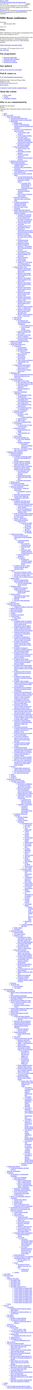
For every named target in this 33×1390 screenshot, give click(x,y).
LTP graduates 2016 (26, 823)
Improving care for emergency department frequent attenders (22, 1021)
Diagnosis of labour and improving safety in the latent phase (22, 199)
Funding (13, 613)
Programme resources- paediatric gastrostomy (26, 445)
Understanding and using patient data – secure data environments (25, 796)
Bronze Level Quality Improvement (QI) (24, 367)
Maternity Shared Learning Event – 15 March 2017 (25, 307)
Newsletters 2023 (15, 1285)
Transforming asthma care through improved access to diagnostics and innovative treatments (20, 1209)
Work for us (10, 1324)
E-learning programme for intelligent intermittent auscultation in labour (21, 203)
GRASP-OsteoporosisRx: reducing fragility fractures (21, 580)
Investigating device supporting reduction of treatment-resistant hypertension (22, 689)
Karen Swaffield (27, 863)
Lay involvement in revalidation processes (29, 895)
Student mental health (20, 1032)
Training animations (26, 417)
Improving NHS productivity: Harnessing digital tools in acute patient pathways (21, 1376)
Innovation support (16, 605)
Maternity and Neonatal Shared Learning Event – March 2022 (25, 289)
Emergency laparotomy (20, 411)
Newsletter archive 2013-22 (18, 1286)
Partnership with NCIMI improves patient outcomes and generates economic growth (22, 706)
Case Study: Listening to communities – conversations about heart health (26, 809)
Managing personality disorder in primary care (24, 1040)
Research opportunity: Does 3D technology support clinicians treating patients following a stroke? (25, 791)
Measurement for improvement (22, 354)
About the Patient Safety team (19, 118)
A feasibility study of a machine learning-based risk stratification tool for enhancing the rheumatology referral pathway (23, 623)
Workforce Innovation (17, 931)
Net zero (13, 766)
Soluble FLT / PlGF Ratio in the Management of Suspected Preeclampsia (25, 263)
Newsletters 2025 (15, 1282)
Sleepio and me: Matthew (28, 531)
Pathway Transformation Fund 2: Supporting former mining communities (25, 1185)
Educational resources (24, 1222)
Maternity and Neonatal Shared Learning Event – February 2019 (25, 298)
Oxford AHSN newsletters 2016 (23, 1297)
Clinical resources (19, 1215)
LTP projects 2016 (26, 869)
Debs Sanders (28, 861)
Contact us (13, 777)
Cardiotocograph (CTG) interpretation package (24, 226)
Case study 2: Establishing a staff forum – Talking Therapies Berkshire (28, 1102)
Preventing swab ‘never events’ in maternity (24, 335)
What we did (21, 420)
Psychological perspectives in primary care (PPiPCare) (25, 1061)
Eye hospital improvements (28, 887)
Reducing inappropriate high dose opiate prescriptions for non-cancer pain (23, 376)
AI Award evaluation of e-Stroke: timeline (25, 506)
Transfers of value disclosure (18, 1318)
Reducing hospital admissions (23, 386)
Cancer (13, 570)
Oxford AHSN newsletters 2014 (23, 1301)
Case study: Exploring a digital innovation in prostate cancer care (23, 572)
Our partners (10, 1316)
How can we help (8, 115)
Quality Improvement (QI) (18, 344)
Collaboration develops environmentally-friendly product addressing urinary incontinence (23, 749)
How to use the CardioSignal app (26, 544)
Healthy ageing (15, 578)
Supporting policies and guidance (23, 1233)
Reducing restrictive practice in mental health (24, 947)
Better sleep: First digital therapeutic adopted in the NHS (20, 1353)
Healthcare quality (23, 349)
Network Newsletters (13, 1278)
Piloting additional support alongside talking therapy (25, 1066)
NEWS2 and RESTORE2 (21, 147)
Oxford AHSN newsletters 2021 (23, 1289)
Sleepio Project (22, 521)
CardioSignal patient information (23, 541)
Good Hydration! (19, 412)
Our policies (17, 988)
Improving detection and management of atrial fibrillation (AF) (23, 537)
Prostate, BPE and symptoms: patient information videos (22, 463)
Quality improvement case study (19, 1013)
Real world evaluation (17, 610)
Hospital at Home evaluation (22, 461)
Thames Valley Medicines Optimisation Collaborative (21, 496)
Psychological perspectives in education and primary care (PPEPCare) (25, 1054)
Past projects (17, 319)
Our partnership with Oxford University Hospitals (23, 472)
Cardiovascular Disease (13, 1166)
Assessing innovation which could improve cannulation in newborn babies (22, 633)
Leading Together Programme (22, 821)
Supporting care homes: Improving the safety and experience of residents (21, 1380)
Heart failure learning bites (21, 485)
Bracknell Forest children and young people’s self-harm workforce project (21, 1001)
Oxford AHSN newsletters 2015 (23, 1299)
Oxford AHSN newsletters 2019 (23, 1293)
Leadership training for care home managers (25, 969)
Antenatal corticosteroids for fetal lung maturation (24, 215)
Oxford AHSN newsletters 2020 (23, 1291)
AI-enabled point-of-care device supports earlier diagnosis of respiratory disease (23, 754)
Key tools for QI (22, 350)
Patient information (19, 1255)
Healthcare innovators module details (24, 591)
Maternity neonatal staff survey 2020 (24, 332)
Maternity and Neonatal (13, 1171)
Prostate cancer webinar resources (23, 577)
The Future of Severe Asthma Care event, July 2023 (24, 1266)
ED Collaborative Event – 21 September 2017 (25, 408)
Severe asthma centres (24, 1228)
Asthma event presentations (25, 1270)
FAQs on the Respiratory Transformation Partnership (21, 1192)
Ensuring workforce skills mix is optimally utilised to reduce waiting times (25, 1070)
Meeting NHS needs (16, 608)
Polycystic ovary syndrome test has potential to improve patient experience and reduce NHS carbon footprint (22, 762)
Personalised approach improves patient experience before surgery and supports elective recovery (23, 711)
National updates (18, 932)
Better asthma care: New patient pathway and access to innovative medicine (20, 1362)
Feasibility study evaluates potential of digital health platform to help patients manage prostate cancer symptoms (23, 683)
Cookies (6, 97)
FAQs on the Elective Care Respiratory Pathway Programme (23, 1205)
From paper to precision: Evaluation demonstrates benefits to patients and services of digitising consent (23, 729)
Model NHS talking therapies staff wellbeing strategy (24, 1078)
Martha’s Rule (18, 123)
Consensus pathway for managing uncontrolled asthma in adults (23, 1257)
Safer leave (17, 1037)
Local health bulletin (28, 904)
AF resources (21, 558)
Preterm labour (22, 259)
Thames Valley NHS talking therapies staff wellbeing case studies (27, 1083)
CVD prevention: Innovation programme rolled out (19, 1369)
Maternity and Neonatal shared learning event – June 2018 (24, 303)
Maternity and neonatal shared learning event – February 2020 (24, 293)
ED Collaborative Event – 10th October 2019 (25, 402)
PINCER (16, 599)
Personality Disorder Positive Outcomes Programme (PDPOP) (22, 998)
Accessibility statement (10, 98)
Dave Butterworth (28, 828)
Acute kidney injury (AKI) (21, 381)
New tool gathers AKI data (25, 382)
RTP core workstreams (20, 1177)
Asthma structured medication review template (25, 1217)
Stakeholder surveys (16, 1339)
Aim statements (22, 347)
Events (7, 12)
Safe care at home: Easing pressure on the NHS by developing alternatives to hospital (21, 1357)
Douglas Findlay (27, 840)
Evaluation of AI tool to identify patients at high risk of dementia (23, 757)
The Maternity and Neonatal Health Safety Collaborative (24, 322)
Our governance (18, 986)
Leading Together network (27, 901)
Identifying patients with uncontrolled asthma (24, 1230)
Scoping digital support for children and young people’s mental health (22, 1009)
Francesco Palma (27, 852)
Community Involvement (17, 780)
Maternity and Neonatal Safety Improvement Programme (19, 161)
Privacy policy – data (20, 1329)
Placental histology (23, 257)
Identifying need (18, 935)
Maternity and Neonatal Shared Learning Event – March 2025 (25, 275)
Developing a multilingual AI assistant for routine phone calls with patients (25, 785)
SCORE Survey (25, 330)
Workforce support (16, 586)
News (8, 1277)
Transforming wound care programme (21, 120)
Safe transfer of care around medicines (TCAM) (21, 596)
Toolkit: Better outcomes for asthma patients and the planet (22, 768)
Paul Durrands (29, 837)
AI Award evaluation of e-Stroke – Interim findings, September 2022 (25, 510)
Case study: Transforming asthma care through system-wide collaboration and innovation (27, 1242)
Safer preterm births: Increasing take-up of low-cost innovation (21, 1372)
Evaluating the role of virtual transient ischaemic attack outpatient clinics (22, 567)
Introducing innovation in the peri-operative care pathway (25, 965)
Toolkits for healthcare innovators (23, 607)
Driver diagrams (25, 352)
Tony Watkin (28, 867)
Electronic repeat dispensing (22, 600)
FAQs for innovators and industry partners (18, 1386)
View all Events (4, 50)
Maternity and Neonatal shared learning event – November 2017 (24, 311)
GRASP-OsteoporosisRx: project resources (25, 583)
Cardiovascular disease (17, 534)
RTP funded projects (19, 1179)
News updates (18, 1214)
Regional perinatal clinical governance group (25, 338)
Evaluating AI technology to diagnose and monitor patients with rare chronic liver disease (22, 638)
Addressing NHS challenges (11, 59)
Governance (10, 1307)
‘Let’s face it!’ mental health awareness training (25, 1074)
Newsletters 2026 (15, 1280)
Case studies (14, 619)
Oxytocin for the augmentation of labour (24, 251)
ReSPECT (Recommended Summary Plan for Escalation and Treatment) (23, 126)
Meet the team (18, 317)
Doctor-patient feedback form (29, 884)
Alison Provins (29, 855)
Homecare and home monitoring (23, 1224)
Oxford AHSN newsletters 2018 (23, 1294)
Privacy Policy (15, 1327)
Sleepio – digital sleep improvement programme (21, 519)
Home (1, 10)
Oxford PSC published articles (22, 422)
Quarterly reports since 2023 (18, 1331)
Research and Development (18, 1320)
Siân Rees (27, 856)
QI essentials (17, 346)
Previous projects (15, 594)
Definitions (17, 929)
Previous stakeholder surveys (22, 1340)
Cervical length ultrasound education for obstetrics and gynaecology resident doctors (25, 179)
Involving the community (11, 62)
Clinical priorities (8, 989)
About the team (15, 984)
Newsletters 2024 (15, 1283)
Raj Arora (27, 826)
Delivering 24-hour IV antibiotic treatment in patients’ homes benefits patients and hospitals (23, 467)
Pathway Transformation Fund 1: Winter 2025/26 (24, 1181)
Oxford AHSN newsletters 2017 (23, 1296)
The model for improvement (22, 357)
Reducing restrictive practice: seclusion (23, 1029)
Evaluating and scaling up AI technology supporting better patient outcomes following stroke (23, 502)
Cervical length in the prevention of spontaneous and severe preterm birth (25, 219)
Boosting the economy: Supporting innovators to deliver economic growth (21, 1366)
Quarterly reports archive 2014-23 (23, 1332)
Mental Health (11, 991)
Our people (10, 1315)
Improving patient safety (10, 57)
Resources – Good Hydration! (23, 414)
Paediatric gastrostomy (24, 442)
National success (22, 418)
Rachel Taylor (28, 866)
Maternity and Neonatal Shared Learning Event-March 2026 (24, 270)
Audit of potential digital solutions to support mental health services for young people (23, 515)
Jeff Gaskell (28, 844)
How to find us (4, 85)
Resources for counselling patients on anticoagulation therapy (26, 562)
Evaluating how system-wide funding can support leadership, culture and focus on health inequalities (25, 939)
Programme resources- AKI (25, 384)
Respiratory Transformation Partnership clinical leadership (22, 1189)
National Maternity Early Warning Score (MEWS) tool (23, 171)
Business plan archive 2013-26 (22, 1335)
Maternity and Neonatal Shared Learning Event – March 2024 (25, 279)
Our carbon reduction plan (21, 773)
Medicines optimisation (17, 486)
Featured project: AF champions (23, 555)
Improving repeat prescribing (22, 494)
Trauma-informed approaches (19, 995)
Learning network (19, 1003)
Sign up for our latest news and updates (11, 69)
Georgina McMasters (28, 849)
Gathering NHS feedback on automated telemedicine (25, 957)
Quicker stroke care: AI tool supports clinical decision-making (21, 1350)
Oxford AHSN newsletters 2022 (23, 1288)
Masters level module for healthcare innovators (21, 588)
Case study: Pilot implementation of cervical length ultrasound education (27, 185)
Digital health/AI (15, 499)
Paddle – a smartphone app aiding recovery (25, 1043)
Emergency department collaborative (20, 392)
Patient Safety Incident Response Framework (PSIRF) (20, 342)
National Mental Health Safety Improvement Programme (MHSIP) (22, 1025)
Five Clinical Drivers (27, 325)
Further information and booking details (11, 45)
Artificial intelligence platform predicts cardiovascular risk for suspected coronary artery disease (23, 629)
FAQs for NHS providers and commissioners (19, 1388)
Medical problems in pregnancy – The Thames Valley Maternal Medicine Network (25, 247)
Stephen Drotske (27, 835)
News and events (20, 10)
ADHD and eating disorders (22, 1016)
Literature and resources (24, 480)
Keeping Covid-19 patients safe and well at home (23, 130)
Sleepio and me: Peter (28, 528)
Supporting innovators (10, 60)
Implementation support (24, 475)
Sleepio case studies (26, 523)
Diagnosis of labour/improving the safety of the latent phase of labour (25, 230)
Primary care (21, 1220)
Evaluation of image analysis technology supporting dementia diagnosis (23, 678)
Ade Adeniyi (28, 825)
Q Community (18, 423)
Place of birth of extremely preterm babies (25, 195)
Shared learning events (20, 267)
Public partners (18, 927)
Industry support (15, 482)
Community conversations (25, 804)
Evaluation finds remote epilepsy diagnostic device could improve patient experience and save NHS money (23, 668)
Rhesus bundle (22, 260)
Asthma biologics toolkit (21, 1212)
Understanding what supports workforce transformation (23, 961)
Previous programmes (17, 379)
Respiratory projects (19, 428)
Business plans (15, 1334)
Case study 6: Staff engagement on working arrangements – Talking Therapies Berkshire (28, 1146)
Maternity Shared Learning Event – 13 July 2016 (25, 315)
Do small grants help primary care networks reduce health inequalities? (25, 953)
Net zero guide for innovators (22, 771)
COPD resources (18, 1195)
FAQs (5, 1384)
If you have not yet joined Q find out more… (25, 425)
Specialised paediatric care (21, 437)
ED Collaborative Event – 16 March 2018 (25, 395)
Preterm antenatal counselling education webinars (24, 191)
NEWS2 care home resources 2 (23, 155)
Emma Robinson (27, 859)
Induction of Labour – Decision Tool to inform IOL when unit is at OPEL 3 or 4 (25, 236)
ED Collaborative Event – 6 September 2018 (25, 398)
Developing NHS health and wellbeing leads (24, 944)
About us (13, 602)
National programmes (17, 453)
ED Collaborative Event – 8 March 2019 (25, 405)
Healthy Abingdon (27, 890)
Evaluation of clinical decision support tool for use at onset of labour (22, 673)
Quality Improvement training (22, 365)
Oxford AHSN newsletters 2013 (23, 1302)
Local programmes (16, 455)
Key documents (11, 1326)
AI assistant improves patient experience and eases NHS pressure (22, 744)
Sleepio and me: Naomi (28, 525)
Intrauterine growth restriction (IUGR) (23, 240)
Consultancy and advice (17, 614)
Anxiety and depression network (23, 1038)
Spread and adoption (16, 611)
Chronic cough (18, 1201)
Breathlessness (18, 1203)
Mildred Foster (29, 842)
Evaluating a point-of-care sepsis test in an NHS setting (23, 734)
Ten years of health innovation (15, 1343)
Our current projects (19, 782)
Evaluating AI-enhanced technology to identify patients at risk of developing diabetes (23, 649)
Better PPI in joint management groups (28, 873)
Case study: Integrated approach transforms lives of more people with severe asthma (26, 1250)
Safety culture (18, 436)
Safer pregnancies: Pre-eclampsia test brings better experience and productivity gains (21, 1346)
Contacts (16, 1272)
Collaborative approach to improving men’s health (28, 879)
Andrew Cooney (27, 832)
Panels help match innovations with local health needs (22, 702)
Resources (13, 983)
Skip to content (4, 0)
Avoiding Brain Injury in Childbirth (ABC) (21, 165)
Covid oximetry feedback (25, 135)
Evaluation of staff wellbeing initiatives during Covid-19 (25, 980)
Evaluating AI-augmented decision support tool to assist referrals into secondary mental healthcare (22, 644)
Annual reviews (15, 1337)
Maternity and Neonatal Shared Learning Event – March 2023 (25, 284)
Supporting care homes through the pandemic (24, 144)
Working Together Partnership (23, 817)
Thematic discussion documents (26, 1164)
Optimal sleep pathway (20, 1199)
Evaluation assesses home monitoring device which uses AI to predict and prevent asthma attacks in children (23, 655)
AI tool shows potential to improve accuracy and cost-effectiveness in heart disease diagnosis (22, 739)
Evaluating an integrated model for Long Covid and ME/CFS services (22, 458)
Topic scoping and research (25, 360)
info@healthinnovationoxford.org (13, 77)
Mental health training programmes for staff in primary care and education (25, 1048)
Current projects (15, 616)
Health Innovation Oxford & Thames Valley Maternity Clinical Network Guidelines (23, 211)
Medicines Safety (15, 373)
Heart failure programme (17, 483)
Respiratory (10, 1173)
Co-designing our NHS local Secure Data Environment (26, 801)
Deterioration (14, 121)
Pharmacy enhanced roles (25, 1226)
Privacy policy (8, 95)
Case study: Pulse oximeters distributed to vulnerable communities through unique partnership (25, 140)
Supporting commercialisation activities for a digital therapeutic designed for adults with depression (23, 723)
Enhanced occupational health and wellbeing (24, 975)
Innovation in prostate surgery (22, 575)
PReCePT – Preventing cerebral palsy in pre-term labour (23, 449)
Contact (6, 1383)
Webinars (13, 776)
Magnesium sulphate (23, 243)
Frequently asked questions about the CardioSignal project (27, 551)
